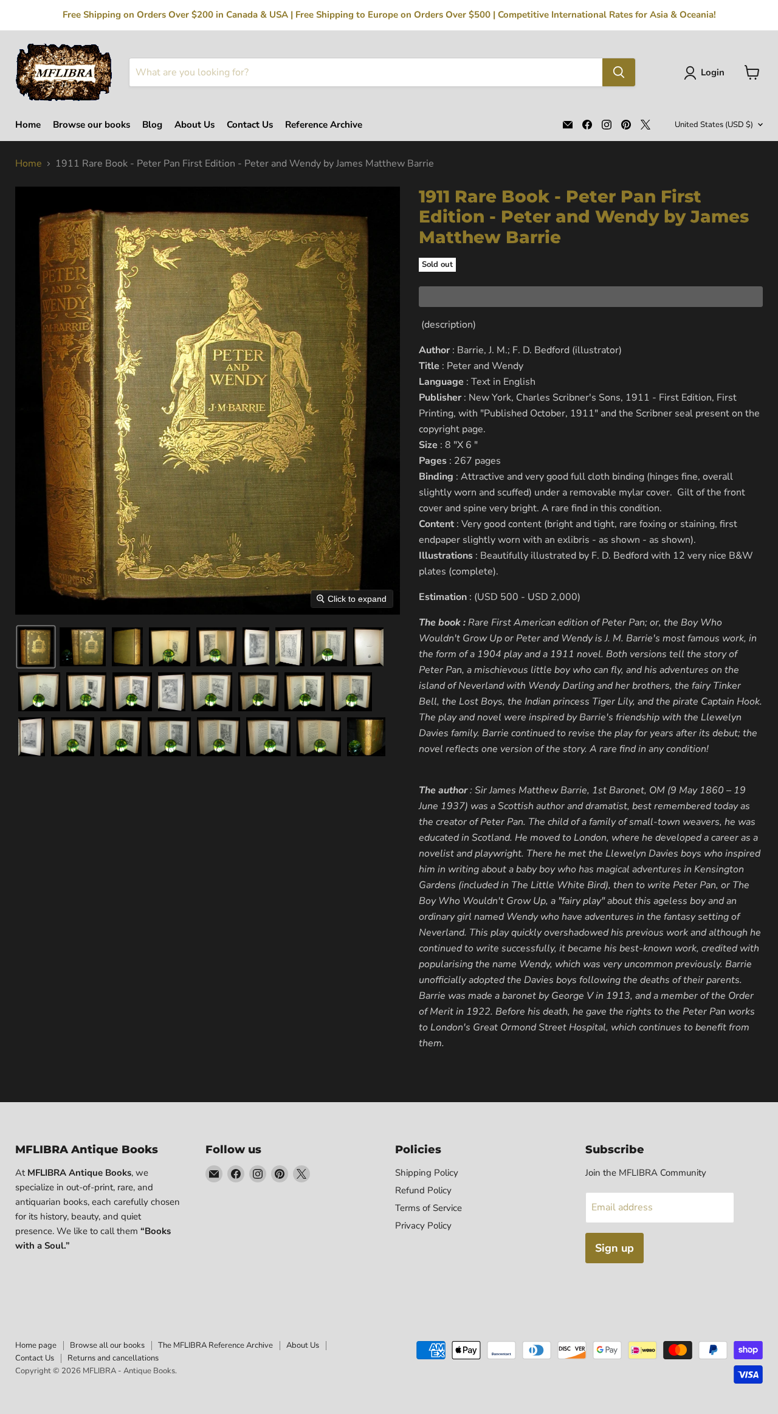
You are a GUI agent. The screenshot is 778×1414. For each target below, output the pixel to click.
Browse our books (91, 125)
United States (714, 124)
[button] (706, 73)
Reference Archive (323, 125)
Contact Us (250, 125)
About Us (194, 125)
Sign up (614, 1248)
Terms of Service (428, 1208)
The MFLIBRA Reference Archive (215, 1345)
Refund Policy (423, 1190)
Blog (152, 125)
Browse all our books (107, 1345)
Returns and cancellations (113, 1358)
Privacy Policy (423, 1225)
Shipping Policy (426, 1173)
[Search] (618, 72)
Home (28, 125)
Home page (36, 1345)
